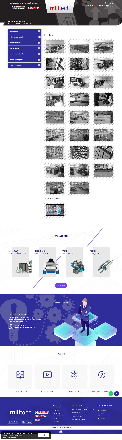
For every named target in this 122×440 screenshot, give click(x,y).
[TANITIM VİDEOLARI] (47, 378)
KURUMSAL (57, 410)
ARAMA (88, 6)
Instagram (103, 410)
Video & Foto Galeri (28, 23)
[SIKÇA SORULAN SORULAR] (102, 378)
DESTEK (18, 23)
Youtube (102, 416)
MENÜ (109, 6)
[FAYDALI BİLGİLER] (74, 378)
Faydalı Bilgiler (14, 48)
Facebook (102, 408)
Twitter (102, 413)
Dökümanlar (14, 31)
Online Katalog (15, 43)
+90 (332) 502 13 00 (15, 3)
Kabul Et (43, 435)
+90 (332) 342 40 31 (77, 416)
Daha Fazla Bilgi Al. (9, 437)
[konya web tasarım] (61, 431)
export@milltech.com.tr (30, 3)
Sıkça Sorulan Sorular (17, 54)
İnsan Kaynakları (15, 65)
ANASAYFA (11, 23)
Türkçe (100, 6)
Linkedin (102, 418)
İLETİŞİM (56, 421)
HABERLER (57, 413)
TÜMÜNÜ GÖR (61, 285)
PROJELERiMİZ (58, 416)
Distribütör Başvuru (16, 60)
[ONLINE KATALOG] (20, 378)
